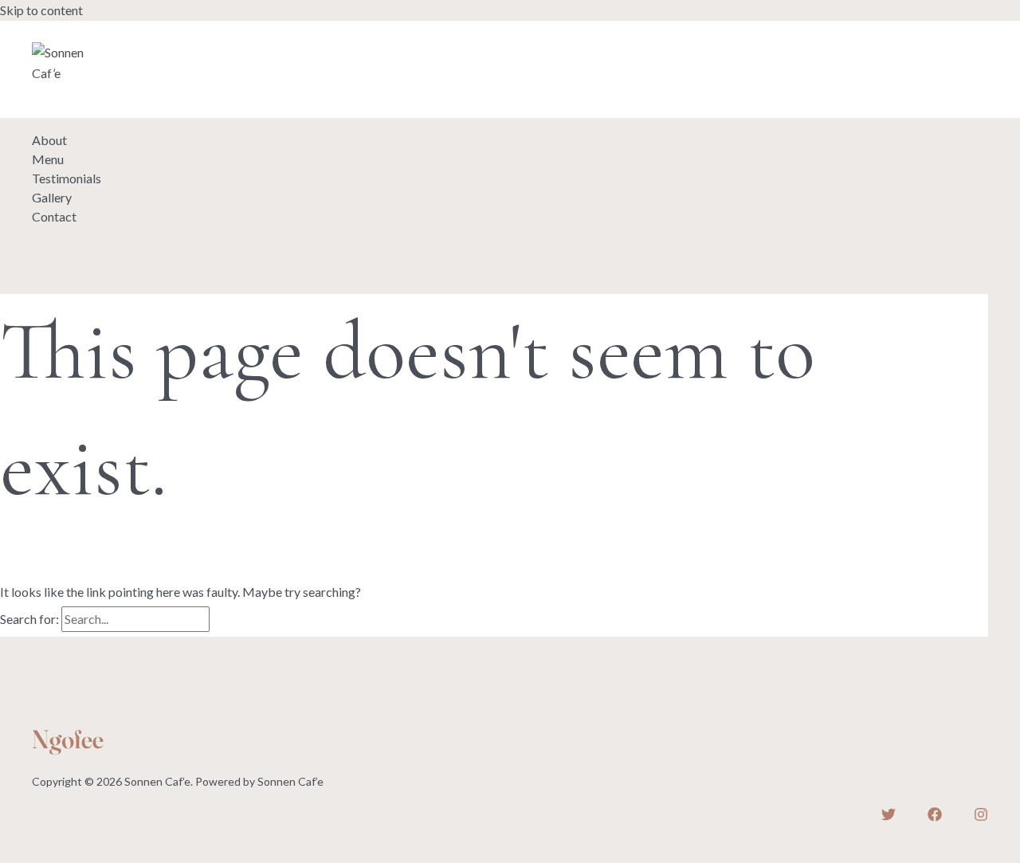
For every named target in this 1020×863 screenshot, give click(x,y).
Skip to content (41, 10)
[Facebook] (76, 33)
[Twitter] (39, 33)
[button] (85, 101)
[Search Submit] (231, 620)
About (49, 139)
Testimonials (66, 178)
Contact (54, 216)
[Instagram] (112, 33)
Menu (48, 159)
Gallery (52, 197)
